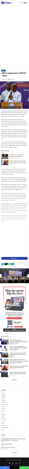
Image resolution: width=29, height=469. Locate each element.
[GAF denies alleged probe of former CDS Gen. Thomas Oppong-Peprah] (4, 374)
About (11, 459)
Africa (3, 393)
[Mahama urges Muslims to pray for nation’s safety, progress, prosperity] (4, 162)
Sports (3, 423)
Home (8, 459)
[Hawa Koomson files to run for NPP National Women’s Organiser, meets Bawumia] (4, 355)
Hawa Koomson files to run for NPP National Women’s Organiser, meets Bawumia (18, 355)
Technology (4, 425)
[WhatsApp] (9, 264)
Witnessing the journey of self (8, 447)
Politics (3, 70)
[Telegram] (12, 264)
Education (4, 402)
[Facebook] (2, 264)
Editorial (3, 400)
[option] (14, 275)
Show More (14, 258)
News (3, 417)
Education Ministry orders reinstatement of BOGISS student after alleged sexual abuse (18, 341)
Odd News (4, 419)
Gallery (3, 410)
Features (4, 406)
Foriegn (3, 408)
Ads (17, 459)
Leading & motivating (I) (6, 443)
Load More (14, 379)
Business (4, 396)
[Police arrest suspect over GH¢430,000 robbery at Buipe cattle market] (4, 368)
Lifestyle (4, 414)
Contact (20, 459)
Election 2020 (5, 404)
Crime (3, 398)
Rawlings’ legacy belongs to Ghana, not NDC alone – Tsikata (14, 279)
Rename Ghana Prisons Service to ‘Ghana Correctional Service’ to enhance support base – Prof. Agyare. (19, 361)
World (3, 429)
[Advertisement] (14, 21)
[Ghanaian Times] (6, 2)
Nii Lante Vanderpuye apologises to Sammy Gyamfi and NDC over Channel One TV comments (18, 348)
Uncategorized (5, 427)
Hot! (3, 412)
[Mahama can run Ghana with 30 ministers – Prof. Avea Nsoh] (4, 156)
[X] (5, 264)
